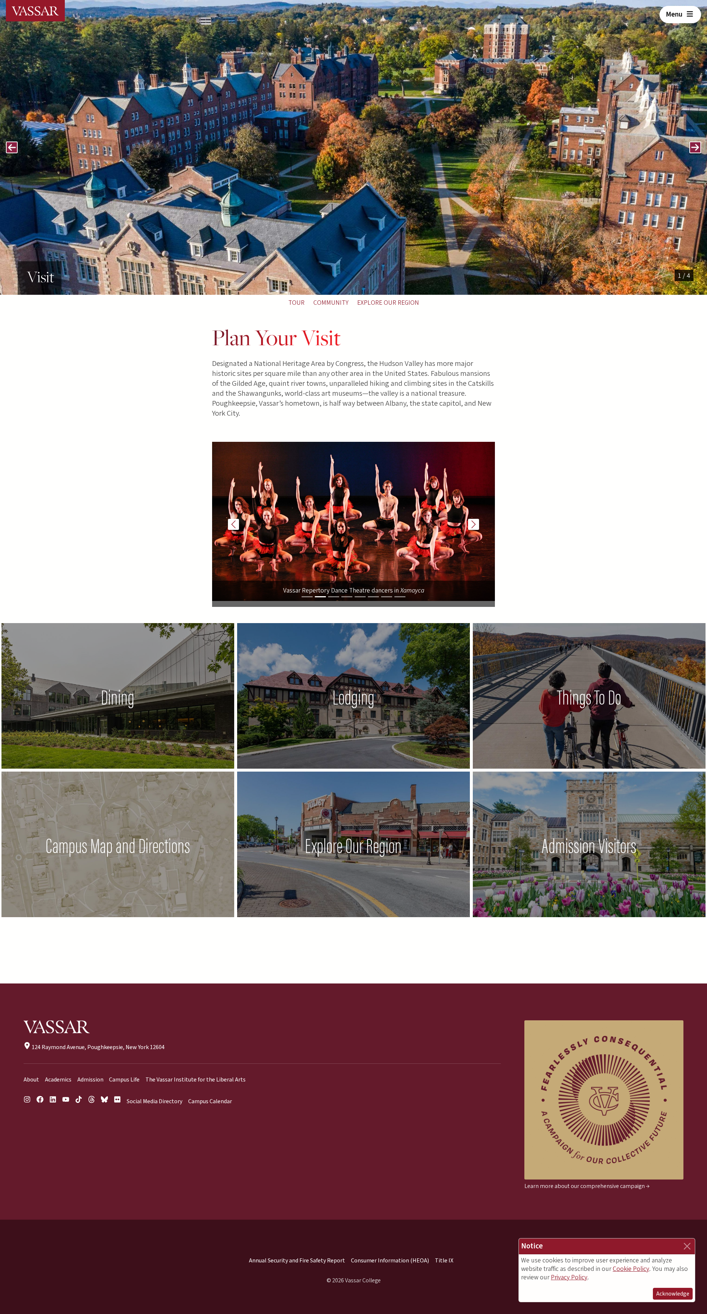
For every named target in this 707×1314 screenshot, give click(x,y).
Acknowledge (672, 1294)
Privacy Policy (569, 1277)
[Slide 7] (386, 597)
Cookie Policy (631, 1268)
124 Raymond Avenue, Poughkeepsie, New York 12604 (98, 1047)
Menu (675, 14)
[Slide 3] (333, 597)
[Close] (687, 1246)
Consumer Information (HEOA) (390, 1261)
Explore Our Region (388, 302)
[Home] (35, 10)
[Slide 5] (360, 597)
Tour (296, 302)
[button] (12, 147)
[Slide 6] (373, 597)
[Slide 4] (346, 597)
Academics (58, 1080)
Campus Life (124, 1080)
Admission (90, 1080)
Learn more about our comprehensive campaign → (587, 1186)
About (31, 1080)
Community (330, 302)
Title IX (444, 1261)
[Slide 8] (399, 597)
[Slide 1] (307, 597)
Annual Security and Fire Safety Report (297, 1261)
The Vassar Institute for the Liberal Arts (195, 1080)
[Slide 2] (320, 597)
